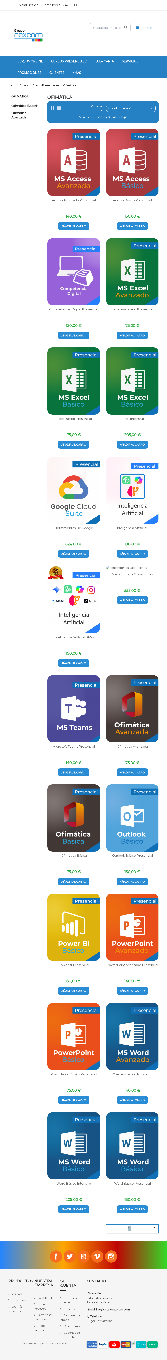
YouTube (83, 1256)
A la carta (105, 61)
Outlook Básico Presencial (132, 856)
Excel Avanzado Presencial (132, 309)
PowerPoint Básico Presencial (74, 1074)
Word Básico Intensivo (74, 1183)
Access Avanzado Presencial (74, 200)
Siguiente (154, 1228)
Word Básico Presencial (132, 1183)
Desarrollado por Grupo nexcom (44, 1343)
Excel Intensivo (132, 419)
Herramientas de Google (73, 528)
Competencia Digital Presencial (73, 309)
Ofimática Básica (24, 106)
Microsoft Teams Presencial (74, 746)
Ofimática (19, 96)
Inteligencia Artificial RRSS (74, 637)
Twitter (70, 1256)
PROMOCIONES (29, 73)
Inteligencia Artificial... (132, 528)
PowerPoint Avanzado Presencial (132, 965)
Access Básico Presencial (132, 200)
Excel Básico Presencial (74, 419)
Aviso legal (44, 1297)
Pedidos (69, 1309)
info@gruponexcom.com (113, 1309)
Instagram (111, 1256)
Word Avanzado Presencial (132, 1074)
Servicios (130, 61)
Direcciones (71, 1326)
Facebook (56, 1256)
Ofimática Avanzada (18, 115)
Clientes (56, 73)
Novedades (19, 1300)
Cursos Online (30, 61)
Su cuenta (68, 1283)
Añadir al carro (73, 226)
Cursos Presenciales (69, 61)
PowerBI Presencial (73, 965)
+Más (77, 73)
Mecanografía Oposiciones (132, 574)
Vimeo (97, 1256)
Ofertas (16, 1293)
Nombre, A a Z (130, 108)
